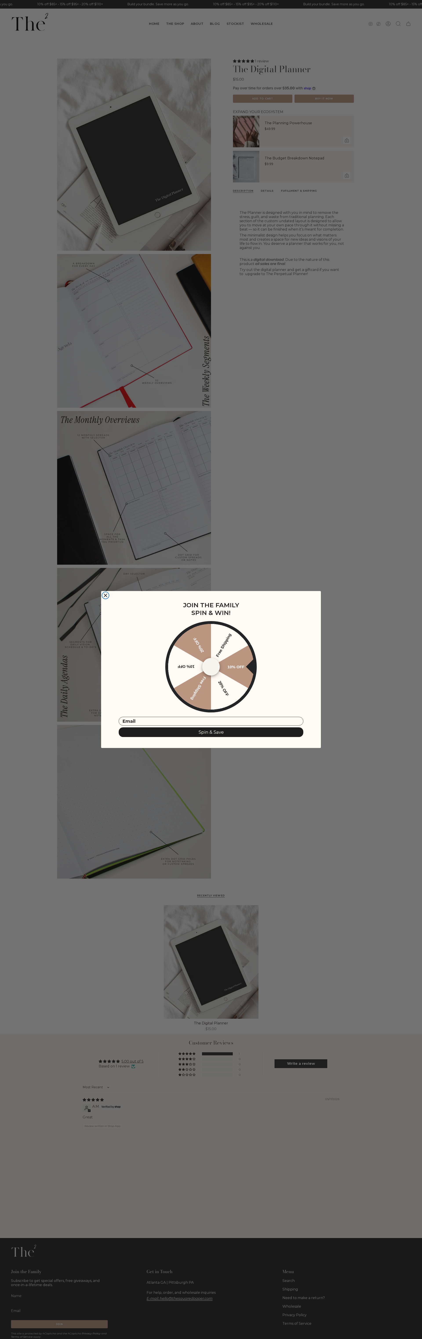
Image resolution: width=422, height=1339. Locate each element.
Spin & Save (211, 732)
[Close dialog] (105, 595)
